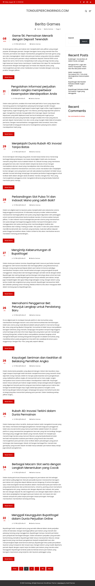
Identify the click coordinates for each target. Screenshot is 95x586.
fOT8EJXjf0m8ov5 (20, 44)
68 (43, 569)
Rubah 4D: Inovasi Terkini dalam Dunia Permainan (34, 412)
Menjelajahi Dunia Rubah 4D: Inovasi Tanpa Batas (37, 145)
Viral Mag (60, 583)
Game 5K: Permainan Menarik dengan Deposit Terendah (32, 37)
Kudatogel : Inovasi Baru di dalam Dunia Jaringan (77, 60)
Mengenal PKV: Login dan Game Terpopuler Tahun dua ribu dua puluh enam (77, 67)
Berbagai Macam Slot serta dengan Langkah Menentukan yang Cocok (36, 466)
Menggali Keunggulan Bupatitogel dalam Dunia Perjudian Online (35, 517)
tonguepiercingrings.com (47, 11)
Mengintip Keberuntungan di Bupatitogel (31, 252)
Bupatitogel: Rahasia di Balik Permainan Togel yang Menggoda (78, 91)
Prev (15, 569)
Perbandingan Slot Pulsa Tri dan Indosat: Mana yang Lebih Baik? (34, 198)
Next (49, 569)
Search (71, 38)
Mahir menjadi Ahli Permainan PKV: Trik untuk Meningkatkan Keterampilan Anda (78, 75)
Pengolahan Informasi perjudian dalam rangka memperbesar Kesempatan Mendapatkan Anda (34, 90)
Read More (9, 77)
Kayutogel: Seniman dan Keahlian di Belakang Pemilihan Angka (37, 359)
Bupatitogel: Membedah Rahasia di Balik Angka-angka (77, 84)
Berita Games (36, 44)
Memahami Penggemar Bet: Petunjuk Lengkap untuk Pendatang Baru (36, 306)
